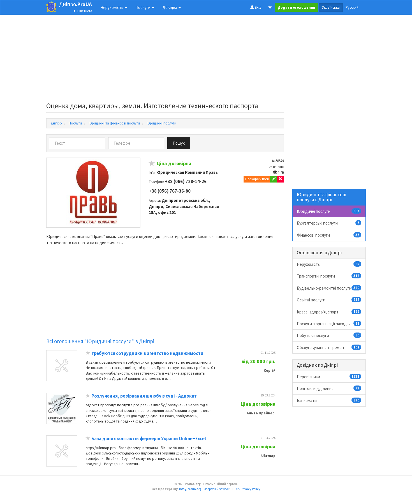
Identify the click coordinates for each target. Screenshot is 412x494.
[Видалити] (280, 179)
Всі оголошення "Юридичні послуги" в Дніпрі (100, 341)
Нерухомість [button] (112, 7)
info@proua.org (190, 489)
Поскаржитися (257, 179)
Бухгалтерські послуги (328, 223)
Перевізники (328, 376)
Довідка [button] (170, 7)
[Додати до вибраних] (152, 164)
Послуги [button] (143, 7)
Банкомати (328, 400)
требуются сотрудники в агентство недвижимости (147, 353)
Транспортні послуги (328, 276)
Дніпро (75, 4)
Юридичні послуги (328, 211)
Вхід (257, 7)
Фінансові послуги (328, 235)
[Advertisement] (165, 60)
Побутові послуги (328, 335)
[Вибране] (270, 7)
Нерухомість (328, 264)
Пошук (179, 143)
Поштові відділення (328, 388)
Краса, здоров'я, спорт (328, 312)
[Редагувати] (273, 179)
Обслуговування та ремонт (328, 347)
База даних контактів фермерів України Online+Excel (148, 439)
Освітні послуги (328, 300)
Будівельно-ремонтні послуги (328, 288)
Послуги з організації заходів (328, 323)
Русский (352, 7)
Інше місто (84, 11)
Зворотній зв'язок (217, 489)
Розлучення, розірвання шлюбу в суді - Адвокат (144, 396)
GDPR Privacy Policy (246, 489)
